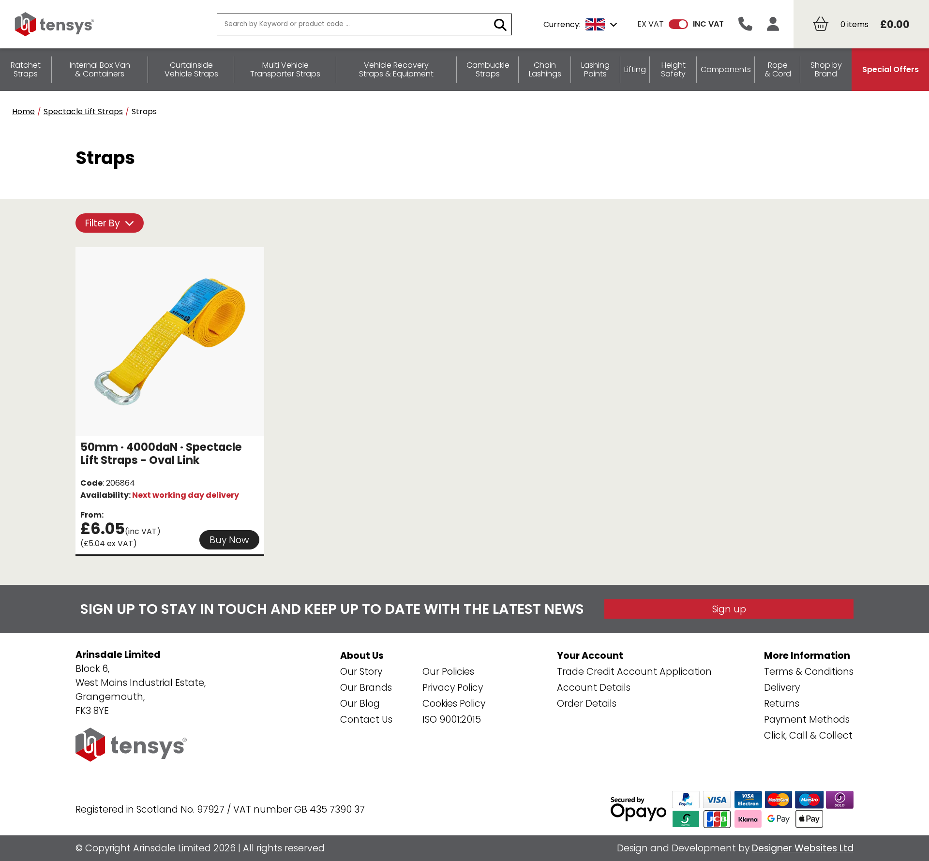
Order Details (586, 703)
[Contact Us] (745, 24)
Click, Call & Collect (808, 735)
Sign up (729, 609)
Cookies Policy (453, 703)
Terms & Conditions (809, 671)
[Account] (773, 24)
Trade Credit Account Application (634, 671)
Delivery (782, 687)
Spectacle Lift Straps (83, 111)
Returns (781, 703)
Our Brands (366, 687)
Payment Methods (807, 719)
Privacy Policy (452, 687)
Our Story (361, 671)
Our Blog (360, 703)
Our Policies (448, 671)
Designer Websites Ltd (803, 848)
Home (23, 111)
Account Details (593, 687)
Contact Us (366, 719)
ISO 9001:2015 (451, 719)
